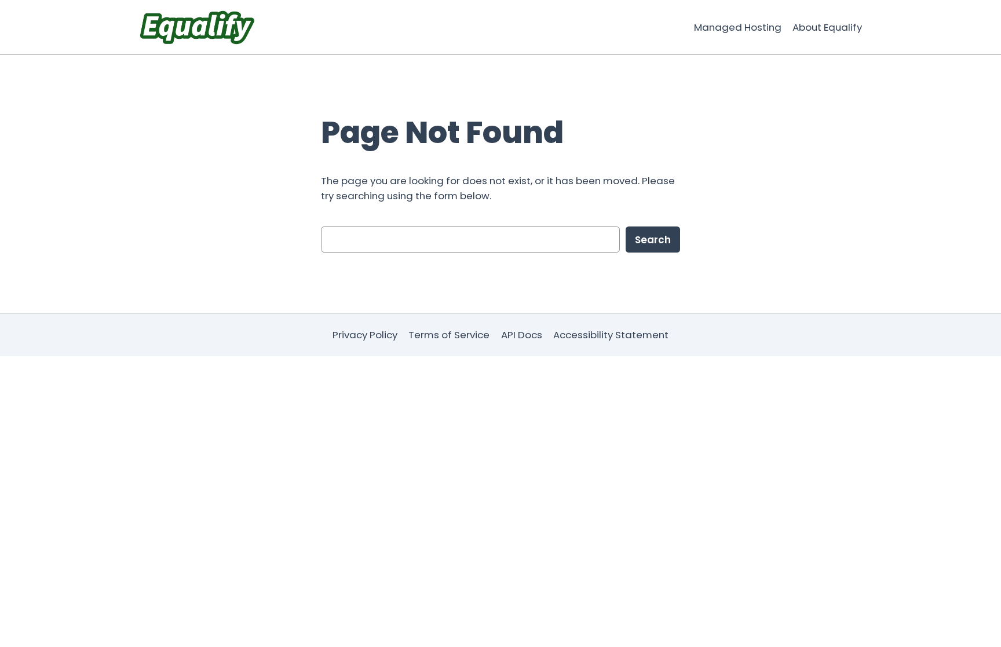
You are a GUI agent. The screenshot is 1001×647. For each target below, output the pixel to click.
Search (653, 240)
